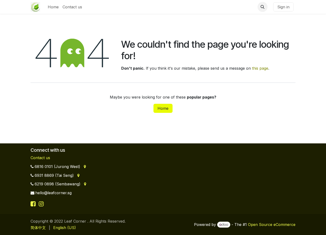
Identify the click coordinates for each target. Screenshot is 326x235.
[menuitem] (53, 7)
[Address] (84, 166)
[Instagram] (41, 203)
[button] (263, 7)
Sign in (283, 7)
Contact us (40, 157)
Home (163, 108)
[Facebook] (34, 203)
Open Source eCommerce (271, 224)
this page (260, 68)
